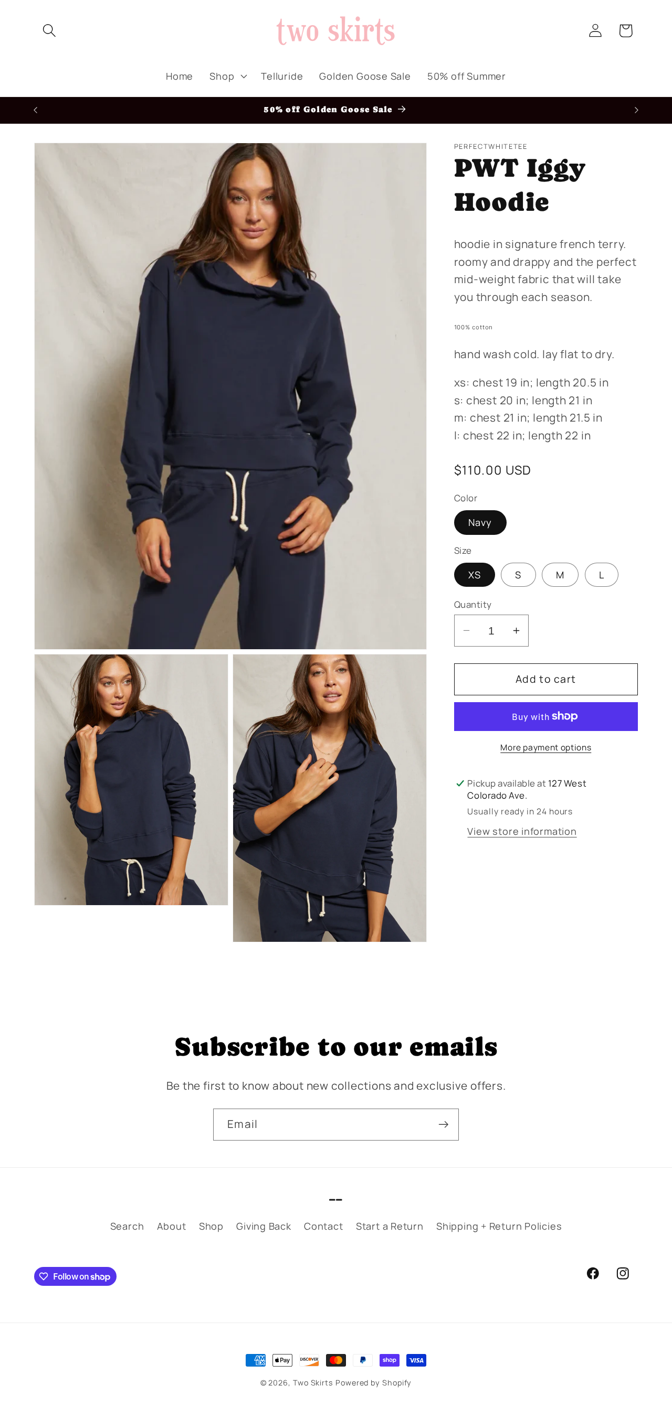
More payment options (545, 747)
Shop (211, 1226)
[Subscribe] (443, 1125)
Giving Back (263, 1226)
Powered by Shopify (373, 1383)
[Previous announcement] (35, 110)
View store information (521, 831)
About (171, 1226)
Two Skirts (313, 1383)
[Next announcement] (636, 110)
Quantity (473, 604)
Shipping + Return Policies (499, 1226)
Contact (323, 1226)
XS (474, 574)
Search (127, 1226)
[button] (49, 31)
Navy (480, 522)
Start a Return (390, 1226)
